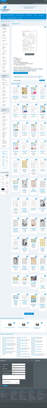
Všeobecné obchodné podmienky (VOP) (14, 398)
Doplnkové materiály (4, 71)
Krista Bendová (43, 228)
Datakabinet (2, 20)
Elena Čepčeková (42, 208)
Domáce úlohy (3, 68)
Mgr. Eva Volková (34, 355)
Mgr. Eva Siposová (5, 337)
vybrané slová (34, 70)
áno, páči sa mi (4, 158)
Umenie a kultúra (4, 101)
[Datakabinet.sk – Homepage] (5, 8)
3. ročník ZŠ (20, 20)
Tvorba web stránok (4, 405)
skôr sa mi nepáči (3, 162)
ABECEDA (24, 169)
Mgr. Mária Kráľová (20, 339)
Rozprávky (24, 281)
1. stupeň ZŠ (15, 68)
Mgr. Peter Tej (34, 340)
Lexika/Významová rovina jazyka (36, 20)
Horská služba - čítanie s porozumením (15, 229)
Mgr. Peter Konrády (20, 356)
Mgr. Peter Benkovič (6, 352)
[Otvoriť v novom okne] (43, 405)
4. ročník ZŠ (24, 68)
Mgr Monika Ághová (35, 342)
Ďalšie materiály (29, 313)
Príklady (39, 399)
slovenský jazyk (16, 70)
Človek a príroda (3, 88)
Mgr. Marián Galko (5, 344)
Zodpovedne (39, 398)
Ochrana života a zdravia (4, 124)
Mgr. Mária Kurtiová (35, 349)
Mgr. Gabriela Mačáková (36, 344)
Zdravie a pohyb (4, 105)
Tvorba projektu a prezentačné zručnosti (4, 141)
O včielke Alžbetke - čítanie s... (43, 267)
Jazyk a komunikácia (4, 79)
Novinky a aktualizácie (4, 28)
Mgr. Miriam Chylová (35, 338)
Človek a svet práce (4, 98)
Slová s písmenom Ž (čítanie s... (23, 328)
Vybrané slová (24, 96)
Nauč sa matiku (40, 397)
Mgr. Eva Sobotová (20, 348)
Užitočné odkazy (14, 393)
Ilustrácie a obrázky (4, 64)
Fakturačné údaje (4, 395)
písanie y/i (35, 68)
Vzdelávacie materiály (5, 393)
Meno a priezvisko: (5, 364)
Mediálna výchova (4, 117)
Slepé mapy (4, 38)
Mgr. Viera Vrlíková (5, 351)
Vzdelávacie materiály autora (20, 72)
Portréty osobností (4, 61)
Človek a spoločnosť (4, 91)
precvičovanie (40, 68)
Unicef (21, 394)
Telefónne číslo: (5, 368)
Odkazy (3, 17)
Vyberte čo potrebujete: (6, 373)
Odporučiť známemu (29, 54)
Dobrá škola (29, 15)
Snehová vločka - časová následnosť (24, 301)
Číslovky (15, 208)
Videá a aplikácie (4, 35)
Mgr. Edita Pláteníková (6, 338)
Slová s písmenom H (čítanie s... (9, 328)
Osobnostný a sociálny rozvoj (5, 129)
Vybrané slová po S (17, 76)
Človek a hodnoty (3, 95)
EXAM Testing (22, 398)
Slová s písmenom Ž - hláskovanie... (37, 328)
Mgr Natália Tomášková (6, 345)
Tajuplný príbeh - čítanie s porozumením (42, 305)
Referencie (41, 15)
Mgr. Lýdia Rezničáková (21, 351)
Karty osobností (4, 57)
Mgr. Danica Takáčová (21, 345)
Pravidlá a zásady (32, 398)
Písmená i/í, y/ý (15, 281)
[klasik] (39, 77)
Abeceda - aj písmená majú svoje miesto (15, 186)
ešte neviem (4, 159)
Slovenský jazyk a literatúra (26, 20)
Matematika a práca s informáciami (5, 83)
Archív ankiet (4, 168)
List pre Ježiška (16, 247)
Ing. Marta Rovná (5, 343)
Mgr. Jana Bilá (5, 348)
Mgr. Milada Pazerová (21, 337)
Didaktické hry (4, 41)
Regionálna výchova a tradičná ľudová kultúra (4, 135)
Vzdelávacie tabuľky (4, 32)
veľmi (3, 155)
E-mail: (3, 366)
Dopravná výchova (4, 146)
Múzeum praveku (23, 399)
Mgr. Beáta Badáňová (21, 340)
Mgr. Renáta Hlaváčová (21, 343)
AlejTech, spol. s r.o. (19, 405)
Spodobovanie (33, 304)
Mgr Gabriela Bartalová (35, 346)
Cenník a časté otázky (12, 17)
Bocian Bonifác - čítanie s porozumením (42, 190)
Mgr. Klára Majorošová (21, 349)
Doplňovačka (33, 208)
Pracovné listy (5, 44)
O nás (35, 15)
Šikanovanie (31, 394)
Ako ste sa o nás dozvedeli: (6, 371)
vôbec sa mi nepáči (4, 164)
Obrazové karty (4, 54)
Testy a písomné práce (4, 47)
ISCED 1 (16, 20)
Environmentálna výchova (5, 113)
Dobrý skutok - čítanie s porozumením (25, 210)
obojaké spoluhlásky (30, 68)
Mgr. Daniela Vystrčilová (6, 340)
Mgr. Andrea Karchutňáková (22, 353)
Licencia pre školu (20, 15)
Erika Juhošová (34, 337)
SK (45, 0)
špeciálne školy (28, 70)
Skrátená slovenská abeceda (16, 301)
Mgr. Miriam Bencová (35, 351)
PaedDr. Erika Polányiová (7, 349)
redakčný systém (10, 405)
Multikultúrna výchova (5, 120)
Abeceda (33, 169)
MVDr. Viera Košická (35, 353)
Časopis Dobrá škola (14, 392)
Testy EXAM (4, 50)
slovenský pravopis (22, 70)
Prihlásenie (3, 0)
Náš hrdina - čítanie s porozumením (24, 267)
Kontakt (20, 17)
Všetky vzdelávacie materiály (8, 15)
